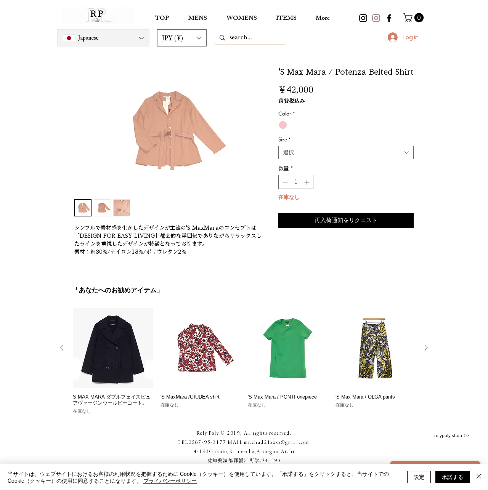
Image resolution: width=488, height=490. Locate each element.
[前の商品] (61, 347)
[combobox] (346, 152)
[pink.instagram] (376, 18)
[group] (244, 361)
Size (284, 139)
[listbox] (182, 37)
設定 (419, 476)
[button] (182, 37)
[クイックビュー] (113, 348)
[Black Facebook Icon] (389, 18)
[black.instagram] (363, 18)
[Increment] (307, 182)
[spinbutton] (296, 182)
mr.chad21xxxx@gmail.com (277, 442)
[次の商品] (426, 347)
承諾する (452, 476)
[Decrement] (284, 182)
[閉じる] (478, 477)
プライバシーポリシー (170, 480)
